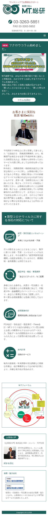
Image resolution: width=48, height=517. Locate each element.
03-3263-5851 (26, 21)
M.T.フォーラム (25, 385)
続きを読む (9, 463)
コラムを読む (24, 99)
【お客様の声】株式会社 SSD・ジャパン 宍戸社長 (24, 443)
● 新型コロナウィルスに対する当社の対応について (23, 218)
